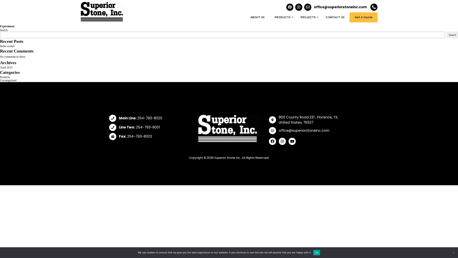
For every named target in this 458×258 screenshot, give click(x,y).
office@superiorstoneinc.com (340, 7)
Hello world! (7, 46)
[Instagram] (298, 7)
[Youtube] (292, 141)
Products (5, 77)
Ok (316, 252)
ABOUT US (257, 17)
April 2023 (6, 67)
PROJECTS (308, 17)
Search (4, 30)
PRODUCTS (283, 17)
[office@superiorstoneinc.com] (307, 7)
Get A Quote (363, 17)
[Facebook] (289, 7)
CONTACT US (335, 17)
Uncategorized (8, 80)
